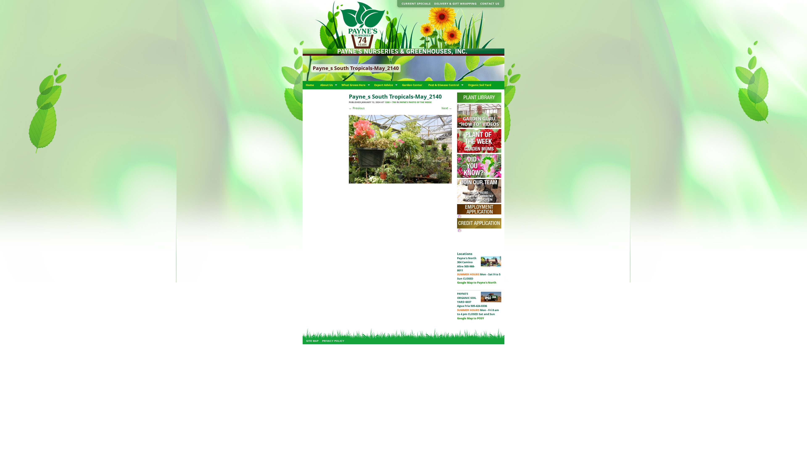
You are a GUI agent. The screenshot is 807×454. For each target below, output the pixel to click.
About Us (326, 85)
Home (310, 85)
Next (447, 108)
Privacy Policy (333, 341)
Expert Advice (383, 85)
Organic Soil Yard (479, 85)
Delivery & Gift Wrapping (455, 3)
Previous (357, 108)
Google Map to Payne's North (476, 282)
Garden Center (412, 85)
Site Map (312, 341)
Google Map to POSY (470, 318)
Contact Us (489, 3)
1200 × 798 (390, 102)
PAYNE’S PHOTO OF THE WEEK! (416, 102)
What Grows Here (353, 85)
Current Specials (416, 3)
